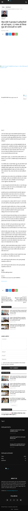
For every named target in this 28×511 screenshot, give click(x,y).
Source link (4, 281)
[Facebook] (7, 34)
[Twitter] (10, 34)
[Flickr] (14, 500)
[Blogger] (7, 500)
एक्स (3, 270)
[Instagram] (17, 500)
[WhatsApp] (16, 34)
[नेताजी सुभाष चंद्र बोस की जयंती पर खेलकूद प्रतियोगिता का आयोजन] (5, 432)
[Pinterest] (13, 34)
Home (2, 9)
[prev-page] (2, 331)
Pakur (3, 314)
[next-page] (4, 331)
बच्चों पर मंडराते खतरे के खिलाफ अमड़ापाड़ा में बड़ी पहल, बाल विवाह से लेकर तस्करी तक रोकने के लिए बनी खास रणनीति (18, 312)
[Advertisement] (14, 52)
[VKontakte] (20, 500)
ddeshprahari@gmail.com (12, 490)
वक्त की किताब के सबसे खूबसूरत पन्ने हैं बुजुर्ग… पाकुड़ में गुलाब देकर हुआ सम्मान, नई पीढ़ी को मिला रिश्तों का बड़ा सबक (18, 399)
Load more (13, 405)
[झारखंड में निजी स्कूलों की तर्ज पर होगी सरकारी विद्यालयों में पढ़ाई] (5, 439)
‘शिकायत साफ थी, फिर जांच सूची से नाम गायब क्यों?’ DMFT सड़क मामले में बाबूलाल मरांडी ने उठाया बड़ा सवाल (17, 326)
